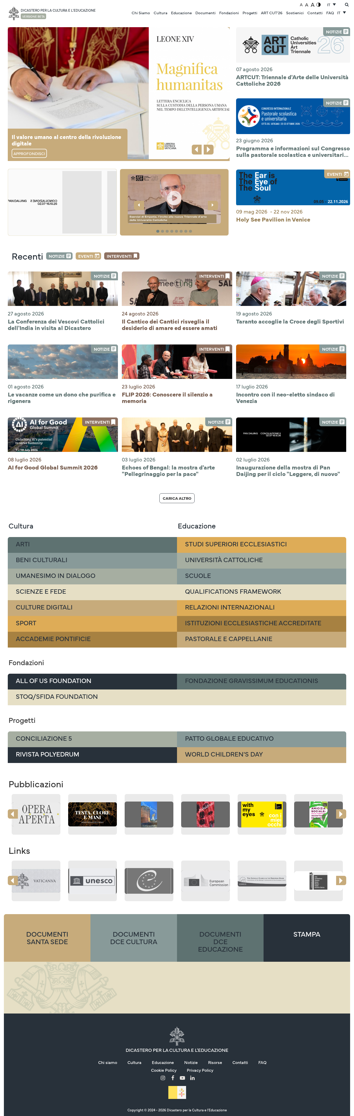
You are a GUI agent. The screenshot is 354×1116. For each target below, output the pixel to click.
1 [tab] (158, 231)
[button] (174, 199)
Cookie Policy (163, 1070)
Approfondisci (29, 153)
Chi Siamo (141, 12)
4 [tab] (172, 231)
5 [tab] (177, 231)
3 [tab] (168, 231)
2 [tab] (163, 231)
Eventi (85, 256)
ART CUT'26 (271, 12)
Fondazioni (229, 12)
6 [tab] (182, 231)
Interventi (119, 256)
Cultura (160, 12)
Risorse (215, 1062)
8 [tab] (191, 231)
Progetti (250, 12)
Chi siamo (107, 1062)
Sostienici (295, 12)
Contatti (315, 12)
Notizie (57, 256)
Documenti (205, 12)
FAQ (330, 12)
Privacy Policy (200, 1070)
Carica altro (177, 498)
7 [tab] (186, 231)
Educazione (181, 12)
